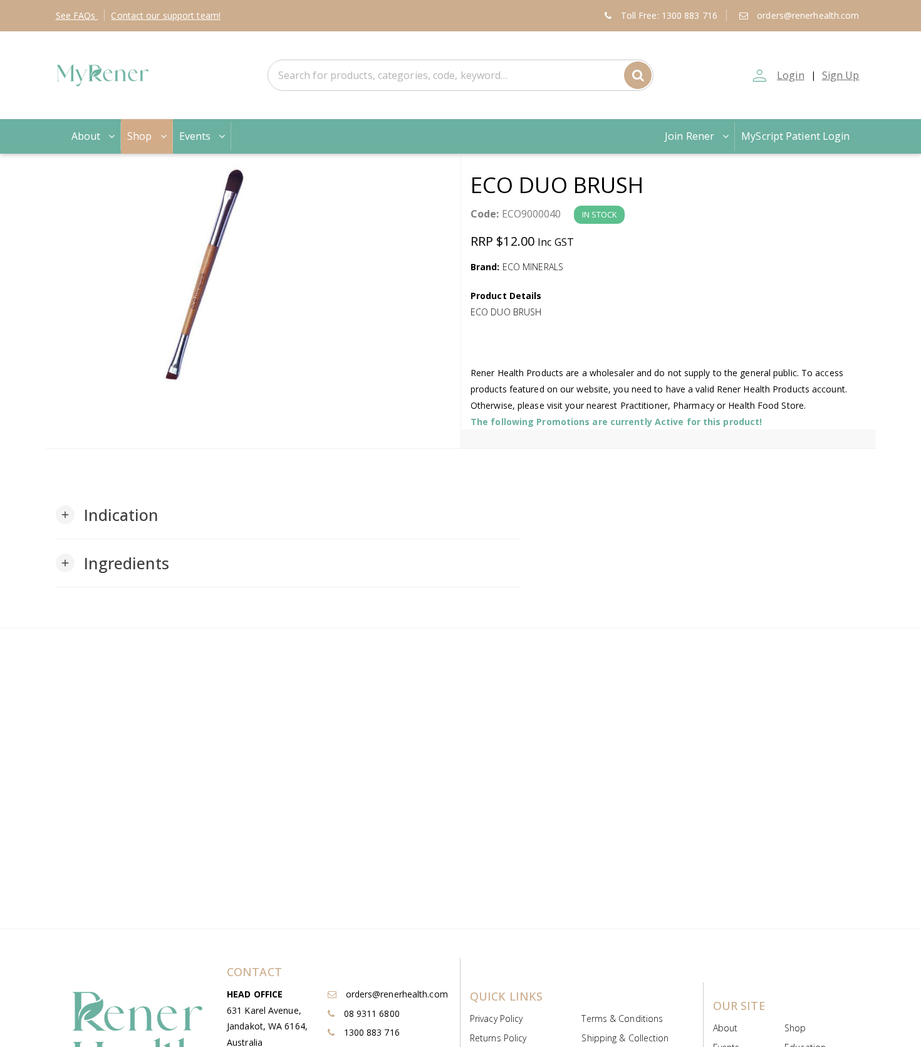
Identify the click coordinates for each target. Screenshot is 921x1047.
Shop (139, 136)
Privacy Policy (496, 1018)
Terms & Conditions (622, 1018)
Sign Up (841, 75)
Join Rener (689, 136)
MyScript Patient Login (795, 136)
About (86, 136)
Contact (166, 15)
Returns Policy (498, 1038)
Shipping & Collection (625, 1038)
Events (195, 136)
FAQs (77, 15)
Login (790, 75)
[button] (107, 514)
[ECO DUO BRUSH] (253, 273)
